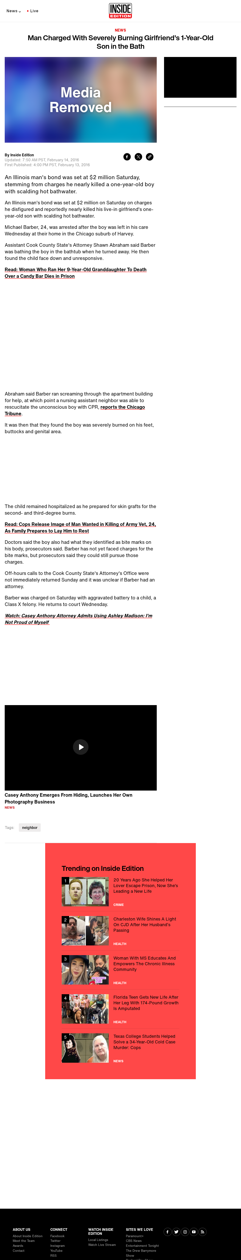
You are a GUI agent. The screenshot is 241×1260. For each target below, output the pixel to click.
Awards (18, 1246)
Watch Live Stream (102, 1245)
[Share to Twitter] (138, 157)
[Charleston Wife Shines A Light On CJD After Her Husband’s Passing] (120, 930)
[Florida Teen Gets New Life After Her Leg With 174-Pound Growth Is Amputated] (120, 1009)
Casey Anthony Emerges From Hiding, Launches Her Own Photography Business (69, 798)
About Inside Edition (28, 1236)
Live (34, 11)
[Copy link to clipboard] (149, 157)
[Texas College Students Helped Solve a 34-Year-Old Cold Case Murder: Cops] (120, 1048)
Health (119, 943)
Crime (118, 904)
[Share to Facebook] (127, 157)
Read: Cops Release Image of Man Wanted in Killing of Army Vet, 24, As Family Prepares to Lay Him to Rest (80, 527)
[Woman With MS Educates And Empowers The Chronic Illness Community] (120, 970)
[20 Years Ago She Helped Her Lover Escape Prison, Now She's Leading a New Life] (120, 891)
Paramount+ (135, 1236)
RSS (53, 1255)
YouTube (56, 1250)
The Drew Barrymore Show (141, 1253)
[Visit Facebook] (168, 1232)
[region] (81, 748)
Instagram (57, 1246)
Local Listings (98, 1240)
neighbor (29, 827)
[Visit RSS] (202, 1232)
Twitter (55, 1241)
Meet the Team (24, 1241)
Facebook (57, 1236)
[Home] (120, 11)
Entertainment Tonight (142, 1246)
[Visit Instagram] (185, 1232)
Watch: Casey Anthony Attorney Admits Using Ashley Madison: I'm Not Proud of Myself (78, 619)
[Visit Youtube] (194, 1232)
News (12, 11)
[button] (80, 747)
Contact (18, 1250)
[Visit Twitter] (176, 1232)
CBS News (134, 1241)
